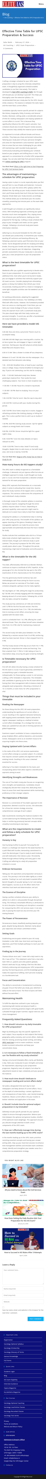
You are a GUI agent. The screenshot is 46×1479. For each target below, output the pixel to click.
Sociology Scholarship (11, 1348)
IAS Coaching (8, 45)
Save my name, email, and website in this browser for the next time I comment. (22, 1311)
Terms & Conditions (11, 1424)
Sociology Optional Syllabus (14, 1344)
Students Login (9, 1371)
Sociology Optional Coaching (14, 1403)
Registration (8, 1340)
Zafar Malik (7, 42)
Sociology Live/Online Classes (14, 1407)
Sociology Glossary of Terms (14, 1352)
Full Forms (7, 1360)
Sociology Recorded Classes (14, 1411)
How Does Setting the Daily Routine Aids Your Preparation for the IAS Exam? (23, 1219)
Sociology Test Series (11, 1416)
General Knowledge (11, 1356)
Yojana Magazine (10, 1388)
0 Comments (8, 48)
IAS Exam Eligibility (10, 1380)
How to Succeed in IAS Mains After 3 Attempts (23, 1252)
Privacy (6, 1421)
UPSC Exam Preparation (25, 45)
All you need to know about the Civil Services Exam (23, 1191)
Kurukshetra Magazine (12, 1392)
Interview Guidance (11, 1384)
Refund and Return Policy (13, 1427)
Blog (5, 1376)
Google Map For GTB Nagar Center (16, 1461)
